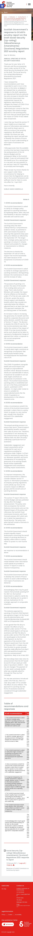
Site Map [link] (4, 889)
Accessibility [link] (18, 914)
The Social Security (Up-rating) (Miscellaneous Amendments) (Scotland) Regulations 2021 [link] (15, 19)
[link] (2, 6)
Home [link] (5, 17)
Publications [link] (12, 17)
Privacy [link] (3, 914)
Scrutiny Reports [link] (22, 17)
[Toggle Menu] (29, 4)
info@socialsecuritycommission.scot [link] (23, 906)
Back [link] (5, 12)
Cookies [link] (10, 914)
